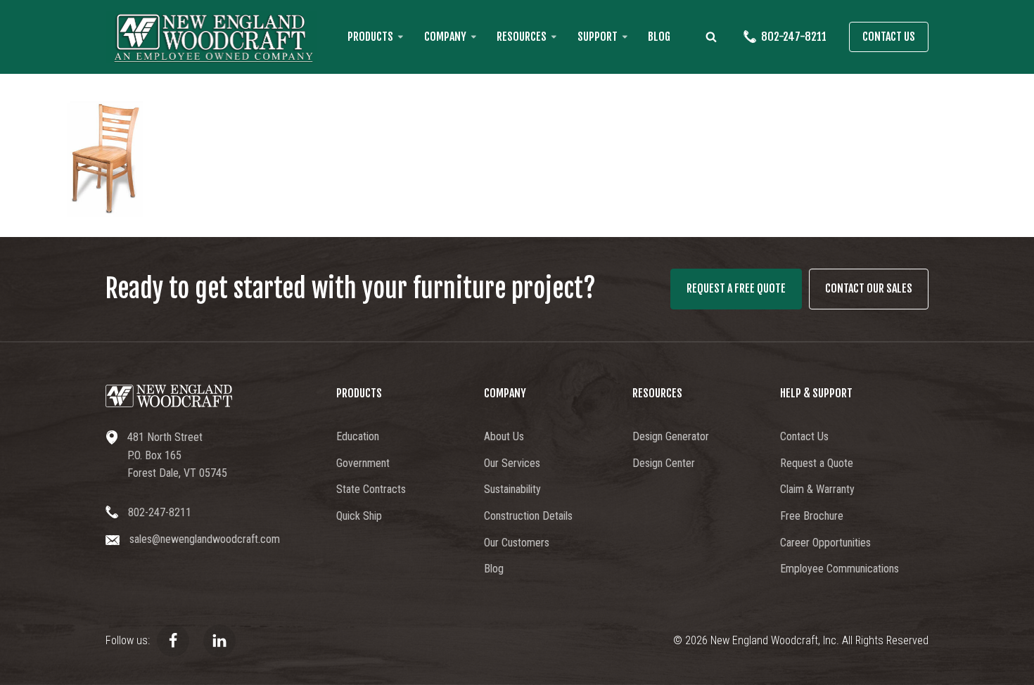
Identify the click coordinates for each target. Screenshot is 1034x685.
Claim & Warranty (817, 489)
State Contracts (371, 489)
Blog (659, 37)
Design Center (663, 463)
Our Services (512, 463)
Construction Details (528, 516)
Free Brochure (811, 516)
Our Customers (516, 542)
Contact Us (888, 37)
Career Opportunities (825, 542)
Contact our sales (868, 288)
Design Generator (670, 436)
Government (363, 463)
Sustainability (512, 489)
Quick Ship (359, 516)
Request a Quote (816, 463)
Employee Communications (839, 568)
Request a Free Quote (736, 288)
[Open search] (711, 36)
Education (357, 436)
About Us (504, 436)
